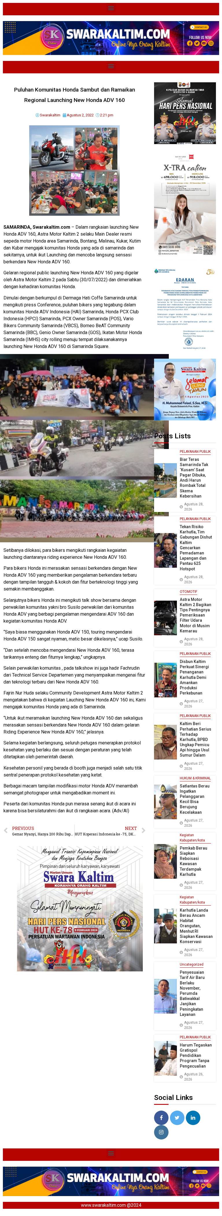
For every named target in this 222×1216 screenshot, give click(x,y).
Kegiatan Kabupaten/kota (192, 837)
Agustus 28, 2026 (194, 506)
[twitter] (177, 1118)
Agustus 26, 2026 (194, 1076)
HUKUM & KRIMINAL (195, 778)
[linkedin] (193, 1118)
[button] (111, 7)
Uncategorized (192, 964)
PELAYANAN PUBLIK (195, 452)
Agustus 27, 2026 (194, 703)
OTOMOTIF (188, 592)
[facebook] (161, 1118)
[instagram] (161, 1132)
